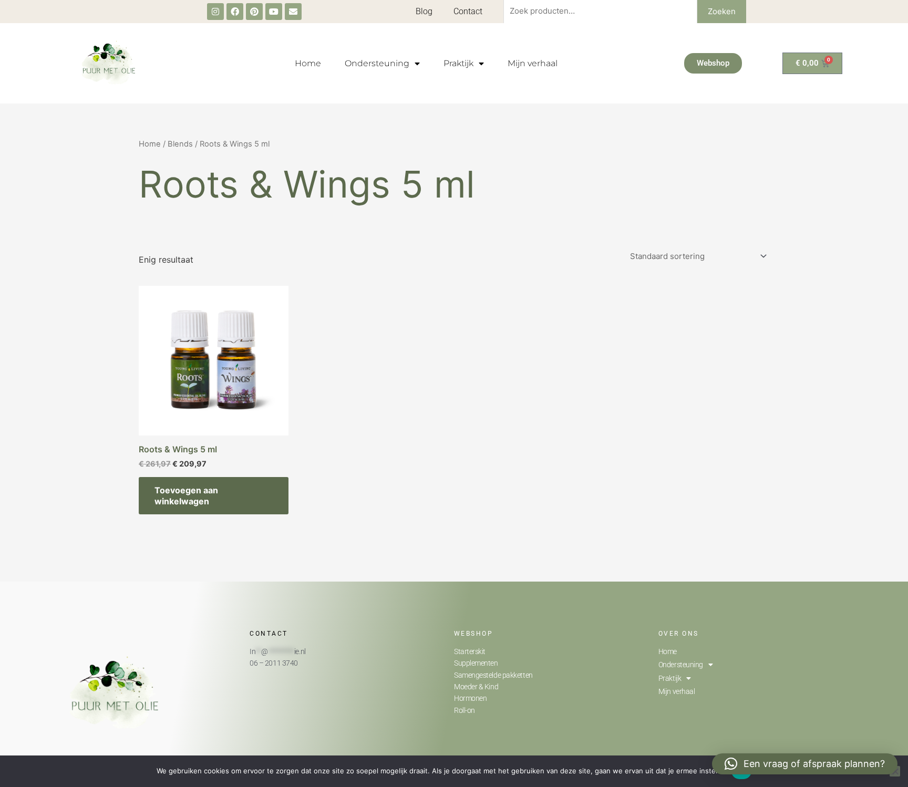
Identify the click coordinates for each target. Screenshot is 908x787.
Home (308, 63)
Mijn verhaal (533, 63)
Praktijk (458, 63)
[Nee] (895, 771)
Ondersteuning (377, 63)
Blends (180, 144)
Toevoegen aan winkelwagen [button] (186, 495)
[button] (804, 763)
